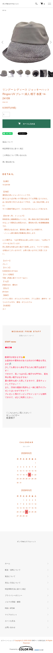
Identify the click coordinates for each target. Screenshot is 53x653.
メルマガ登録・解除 (12, 601)
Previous (3, 42)
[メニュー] (49, 3)
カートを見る (10, 621)
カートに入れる (29, 123)
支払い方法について (12, 582)
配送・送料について (12, 570)
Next (50, 42)
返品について (7, 142)
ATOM (12, 608)
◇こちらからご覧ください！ (19, 412)
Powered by (14, 649)
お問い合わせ (10, 627)
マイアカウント (11, 614)
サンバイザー (12, 415)
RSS (6, 608)
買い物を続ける (8, 162)
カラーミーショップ (7, 640)
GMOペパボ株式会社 (38, 640)
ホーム (4, 10)
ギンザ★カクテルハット (10, 4)
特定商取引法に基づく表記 (12, 148)
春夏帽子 (10, 417)
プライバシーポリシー (13, 595)
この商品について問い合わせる (14, 155)
